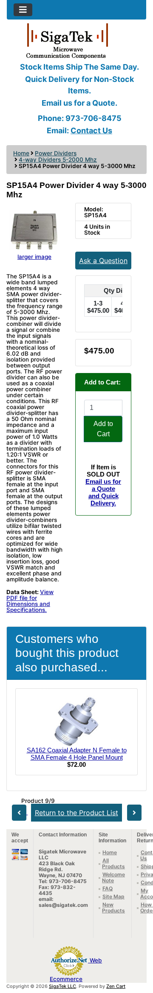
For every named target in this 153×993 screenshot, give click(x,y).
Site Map (113, 896)
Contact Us (91, 130)
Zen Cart (115, 986)
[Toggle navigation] (23, 9)
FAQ (107, 888)
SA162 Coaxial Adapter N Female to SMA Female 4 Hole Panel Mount (77, 753)
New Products (113, 907)
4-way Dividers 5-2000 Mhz (58, 159)
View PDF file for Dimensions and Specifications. (30, 601)
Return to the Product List (76, 812)
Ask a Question (103, 260)
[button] (137, 951)
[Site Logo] (76, 40)
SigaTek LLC (62, 986)
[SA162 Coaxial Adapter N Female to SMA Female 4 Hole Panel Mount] (76, 720)
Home (21, 153)
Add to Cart (103, 429)
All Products (113, 863)
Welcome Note (113, 877)
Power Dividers (55, 153)
